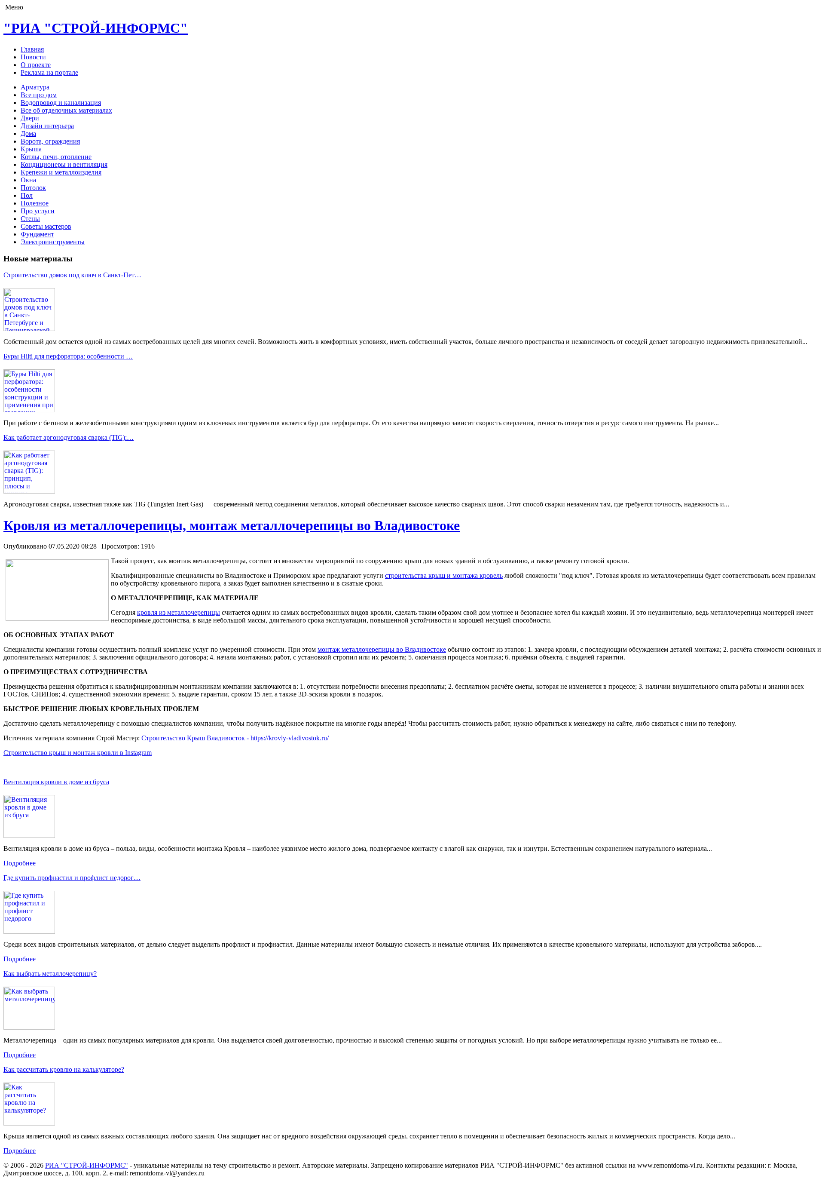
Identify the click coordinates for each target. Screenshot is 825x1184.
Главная (32, 49)
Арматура (35, 87)
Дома (28, 133)
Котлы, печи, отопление (56, 156)
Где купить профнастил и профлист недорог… (72, 877)
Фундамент (37, 234)
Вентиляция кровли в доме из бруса (56, 781)
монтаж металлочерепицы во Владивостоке (382, 649)
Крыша (31, 149)
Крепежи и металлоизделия (61, 172)
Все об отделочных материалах (66, 110)
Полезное (35, 203)
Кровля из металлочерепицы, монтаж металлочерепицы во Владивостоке (231, 525)
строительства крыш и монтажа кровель (444, 575)
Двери (30, 118)
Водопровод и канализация (61, 102)
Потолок (33, 187)
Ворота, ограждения (50, 141)
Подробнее (19, 863)
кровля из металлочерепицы (178, 612)
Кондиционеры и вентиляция (64, 164)
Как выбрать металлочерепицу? (50, 973)
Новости (33, 57)
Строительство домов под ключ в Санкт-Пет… (72, 275)
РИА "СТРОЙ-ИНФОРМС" (86, 1165)
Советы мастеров (46, 226)
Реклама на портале (49, 72)
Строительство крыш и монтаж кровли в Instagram (77, 752)
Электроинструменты (53, 241)
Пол (27, 195)
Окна (28, 180)
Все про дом (39, 94)
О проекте (36, 64)
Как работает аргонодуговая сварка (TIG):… (68, 437)
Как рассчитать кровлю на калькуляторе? (63, 1069)
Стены (30, 218)
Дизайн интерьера (47, 125)
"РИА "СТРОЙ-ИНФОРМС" (95, 28)
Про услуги (38, 211)
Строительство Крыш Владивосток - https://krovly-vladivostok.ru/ (235, 738)
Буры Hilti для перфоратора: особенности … (68, 356)
